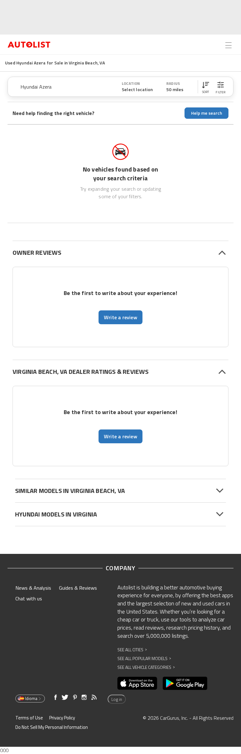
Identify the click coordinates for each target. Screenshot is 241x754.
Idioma (31, 698)
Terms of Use (29, 717)
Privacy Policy (62, 717)
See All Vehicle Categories (146, 667)
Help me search (206, 113)
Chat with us (28, 598)
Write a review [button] (120, 317)
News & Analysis (33, 588)
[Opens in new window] (137, 683)
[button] (205, 87)
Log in (116, 699)
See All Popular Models (144, 658)
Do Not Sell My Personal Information (51, 727)
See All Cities (132, 649)
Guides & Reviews (78, 588)
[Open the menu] (228, 45)
